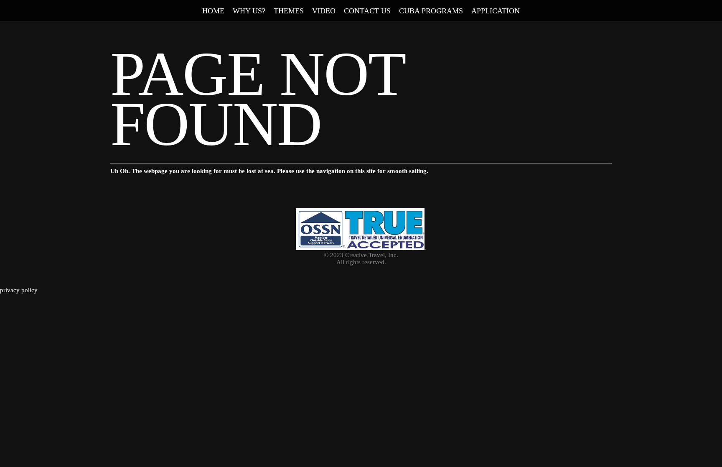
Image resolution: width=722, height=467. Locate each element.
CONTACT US (367, 11)
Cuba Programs (431, 11)
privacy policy (19, 290)
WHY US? (249, 11)
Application (495, 11)
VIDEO (324, 11)
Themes (289, 11)
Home (213, 11)
